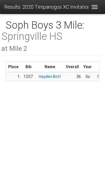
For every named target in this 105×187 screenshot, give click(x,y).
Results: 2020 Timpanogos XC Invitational (46, 7)
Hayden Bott (50, 76)
